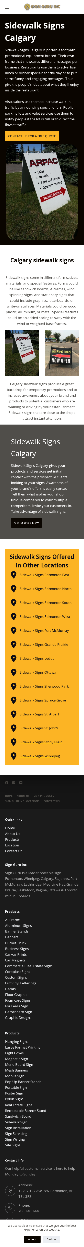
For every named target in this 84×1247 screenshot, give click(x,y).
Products (12, 839)
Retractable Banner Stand (25, 1110)
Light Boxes (14, 1053)
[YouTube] (20, 782)
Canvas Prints (16, 954)
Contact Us (51, 801)
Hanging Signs (16, 1041)
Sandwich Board (18, 1116)
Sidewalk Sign (16, 1122)
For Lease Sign (16, 1006)
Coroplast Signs (17, 971)
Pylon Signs (14, 1099)
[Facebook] (6, 782)
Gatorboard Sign (18, 1011)
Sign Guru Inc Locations (22, 801)
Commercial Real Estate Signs (29, 965)
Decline (51, 1239)
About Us (23, 796)
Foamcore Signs (18, 1000)
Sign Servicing (16, 1133)
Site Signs (12, 1145)
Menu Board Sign (19, 1064)
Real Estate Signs (18, 1104)
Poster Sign (14, 1093)
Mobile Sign (14, 1076)
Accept (32, 1239)
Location (12, 845)
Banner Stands (17, 931)
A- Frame (12, 919)
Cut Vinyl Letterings (20, 983)
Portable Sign (16, 1087)
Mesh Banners (16, 1070)
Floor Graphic (16, 994)
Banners (11, 937)
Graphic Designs (18, 1017)
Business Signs (17, 948)
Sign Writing (15, 1139)
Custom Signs (16, 977)
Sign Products (43, 796)
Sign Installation (18, 1127)
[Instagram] (13, 782)
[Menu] (7, 7)
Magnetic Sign (16, 1058)
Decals (10, 988)
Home (9, 796)
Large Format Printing (23, 1047)
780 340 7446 (29, 1211)
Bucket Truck (15, 943)
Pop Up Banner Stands (23, 1081)
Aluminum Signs (18, 925)
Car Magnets (15, 960)
